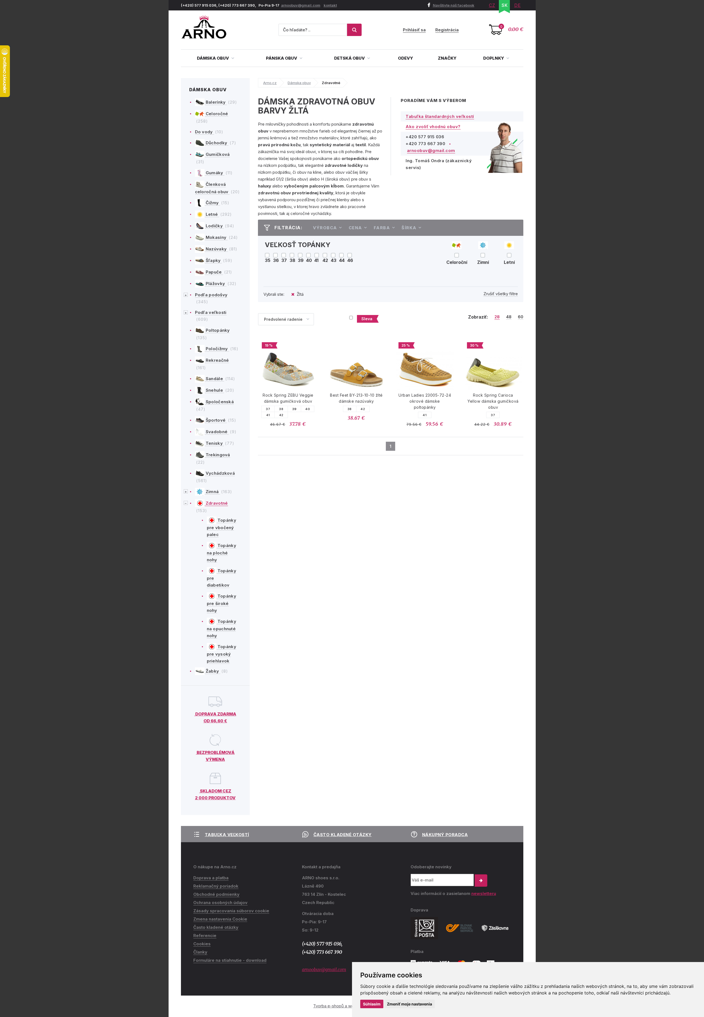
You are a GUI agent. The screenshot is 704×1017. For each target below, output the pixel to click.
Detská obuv (350, 58)
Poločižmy (217, 348)
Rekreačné (217, 360)
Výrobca (325, 227)
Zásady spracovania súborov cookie (231, 910)
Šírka (409, 227)
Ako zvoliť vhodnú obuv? (433, 126)
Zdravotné (216, 503)
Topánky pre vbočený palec (221, 527)
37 (268, 409)
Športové (216, 420)
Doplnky (494, 58)
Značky (447, 58)
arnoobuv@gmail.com (300, 5)
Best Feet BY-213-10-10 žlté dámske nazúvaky (356, 398)
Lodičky (214, 225)
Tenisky (214, 443)
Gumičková (217, 154)
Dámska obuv (213, 58)
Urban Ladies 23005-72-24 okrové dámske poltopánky (424, 401)
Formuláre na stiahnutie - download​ (229, 960)
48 (509, 316)
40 (307, 409)
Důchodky (217, 142)
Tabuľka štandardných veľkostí (440, 116)
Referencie (204, 935)
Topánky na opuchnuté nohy (221, 629)
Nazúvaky (216, 249)
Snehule (214, 390)
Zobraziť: (478, 317)
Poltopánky (217, 330)
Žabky (212, 671)
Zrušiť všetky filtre (500, 293)
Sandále (214, 378)
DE (517, 5)
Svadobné (217, 431)
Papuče (214, 272)
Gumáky (214, 172)
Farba (382, 227)
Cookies (202, 943)
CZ (492, 5)
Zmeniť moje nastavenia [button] (409, 1004)
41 (268, 415)
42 (281, 415)
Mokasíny (216, 237)
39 (294, 409)
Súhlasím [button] (372, 1004)
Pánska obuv (282, 58)
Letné (212, 214)
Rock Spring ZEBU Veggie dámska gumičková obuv (288, 398)
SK (505, 5)
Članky (200, 952)
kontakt (330, 5)
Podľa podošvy (211, 294)
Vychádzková (220, 473)
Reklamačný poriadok (215, 886)
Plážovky (215, 283)
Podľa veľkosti (211, 312)
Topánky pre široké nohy (221, 603)
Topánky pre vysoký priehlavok (221, 654)
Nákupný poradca (445, 834)
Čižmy (212, 202)
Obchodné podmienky (216, 894)
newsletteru (483, 893)
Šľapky (213, 260)
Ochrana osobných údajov (220, 902)
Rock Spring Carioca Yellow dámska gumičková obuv (493, 401)
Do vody (204, 131)
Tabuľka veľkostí (227, 834)
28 (497, 316)
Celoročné (216, 113)
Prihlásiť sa (414, 29)
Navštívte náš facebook (453, 5)
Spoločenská (219, 401)
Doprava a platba (211, 877)
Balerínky (216, 102)
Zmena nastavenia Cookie (220, 919)
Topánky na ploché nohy (221, 553)
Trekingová (217, 454)
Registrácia (447, 29)
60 (520, 316)
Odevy (405, 58)
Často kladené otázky (343, 834)
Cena (355, 227)
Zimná (212, 491)
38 (281, 409)
